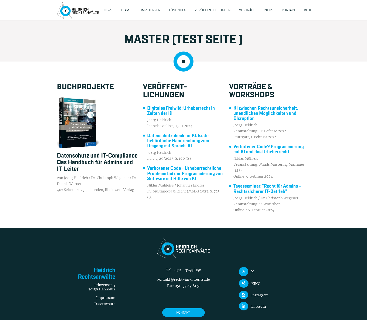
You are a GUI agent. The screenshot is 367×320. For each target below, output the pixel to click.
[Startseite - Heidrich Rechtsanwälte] (78, 10)
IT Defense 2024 (273, 131)
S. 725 (215, 191)
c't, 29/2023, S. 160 (169, 158)
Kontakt (183, 312)
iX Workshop (270, 204)
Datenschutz (104, 304)
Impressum (105, 298)
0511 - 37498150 (187, 270)
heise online (163, 126)
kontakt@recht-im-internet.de (183, 279)
